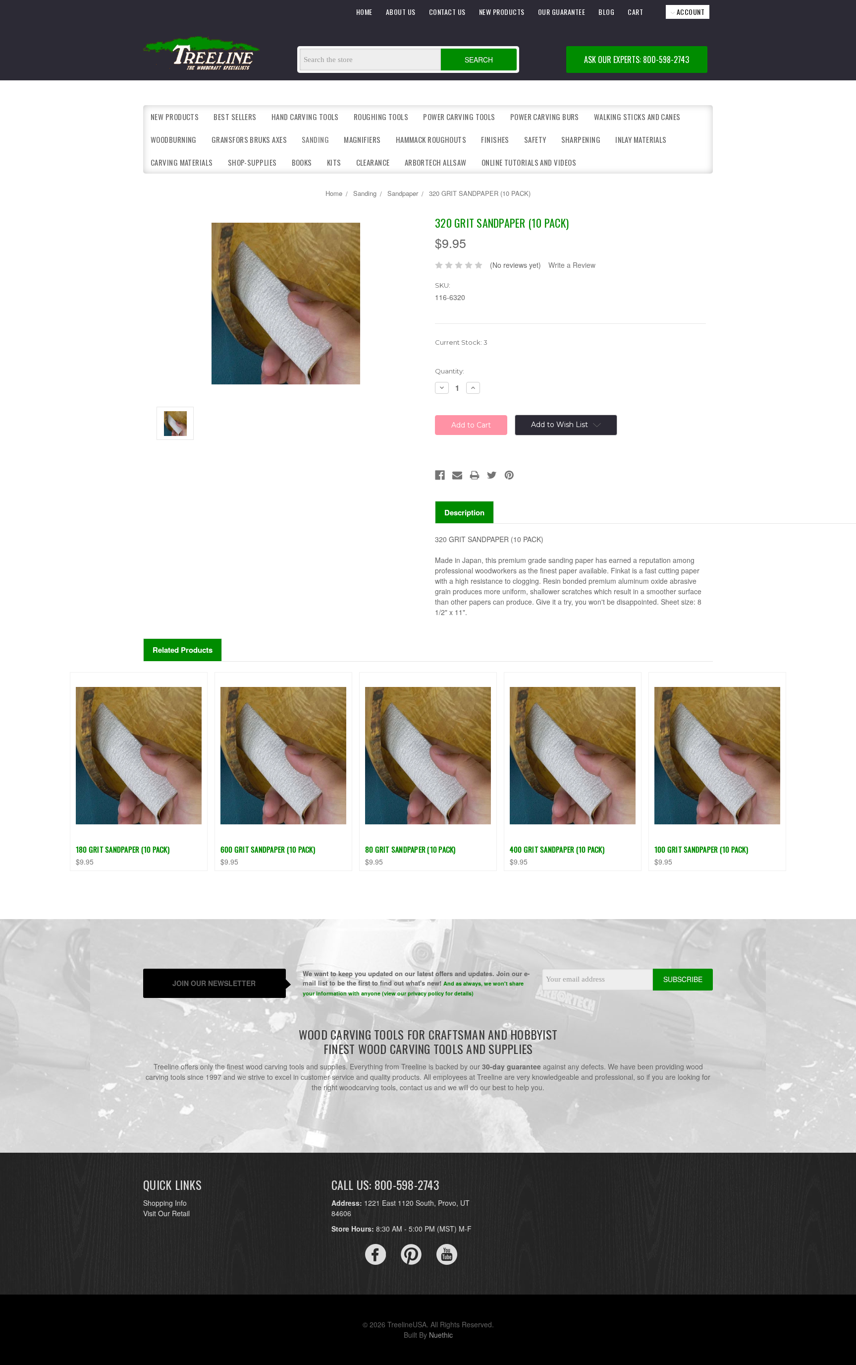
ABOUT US (401, 11)
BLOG (606, 11)
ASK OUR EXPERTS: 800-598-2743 (636, 59)
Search (479, 59)
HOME (364, 11)
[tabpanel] (138, 771)
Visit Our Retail (166, 1213)
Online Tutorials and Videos (529, 162)
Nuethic (441, 1335)
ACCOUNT (689, 11)
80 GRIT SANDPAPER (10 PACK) (410, 849)
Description (464, 512)
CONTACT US (447, 11)
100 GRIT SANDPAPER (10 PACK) (701, 849)
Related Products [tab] (183, 649)
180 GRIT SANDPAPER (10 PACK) (122, 849)
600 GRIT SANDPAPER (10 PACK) (267, 849)
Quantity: (449, 371)
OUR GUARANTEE (562, 11)
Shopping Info (165, 1203)
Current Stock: (461, 342)
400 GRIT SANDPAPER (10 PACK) (557, 849)
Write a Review (571, 265)
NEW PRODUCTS (502, 11)
